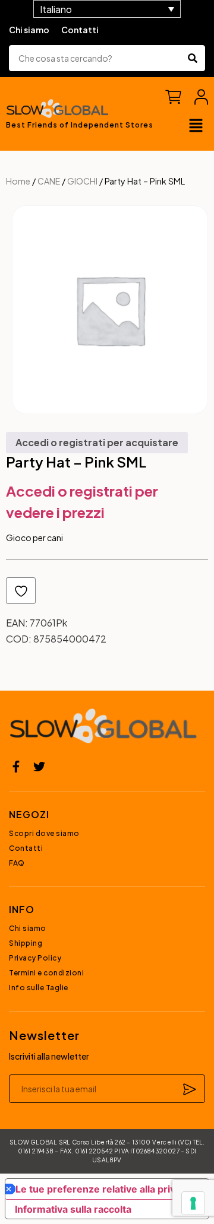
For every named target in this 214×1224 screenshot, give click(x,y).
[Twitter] (39, 766)
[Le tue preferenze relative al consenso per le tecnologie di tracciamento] (193, 1203)
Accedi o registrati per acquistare (96, 442)
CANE (48, 181)
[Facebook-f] (16, 766)
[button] (196, 126)
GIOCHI (82, 181)
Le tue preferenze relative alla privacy (103, 1189)
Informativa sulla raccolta (73, 1209)
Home (18, 181)
